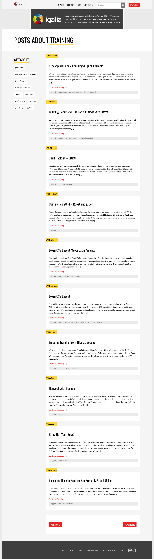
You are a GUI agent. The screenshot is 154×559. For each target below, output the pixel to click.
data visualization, (76, 92)
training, (61, 368)
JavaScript (19, 68)
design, (86, 92)
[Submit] (123, 5)
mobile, (68, 322)
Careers (80, 551)
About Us (87, 5)
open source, (73, 138)
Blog (79, 5)
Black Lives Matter (109, 551)
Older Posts (55, 524)
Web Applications (22, 88)
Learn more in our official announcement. (101, 22)
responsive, (75, 322)
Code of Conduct (93, 551)
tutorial (93, 92)
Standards (29, 94)
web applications (72, 368)
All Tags (30, 108)
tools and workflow (86, 138)
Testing (18, 94)
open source (62, 461)
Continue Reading (68, 87)
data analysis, (63, 92)
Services (61, 5)
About (64, 551)
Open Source (20, 81)
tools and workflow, (88, 322)
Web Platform (21, 74)
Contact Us (134, 5)
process (77, 276)
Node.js (33, 74)
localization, (69, 276)
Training (32, 101)
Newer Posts (130, 524)
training (61, 230)
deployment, (63, 138)
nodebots (19, 108)
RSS (122, 551)
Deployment (20, 101)
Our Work (70, 5)
